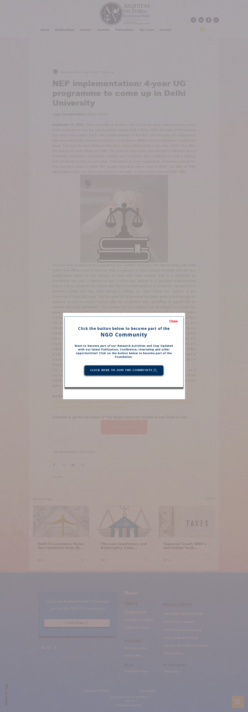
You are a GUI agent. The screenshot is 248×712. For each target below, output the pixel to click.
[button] (173, 321)
